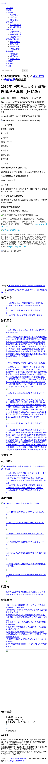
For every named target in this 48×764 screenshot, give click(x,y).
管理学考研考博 (12, 39)
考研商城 (9, 51)
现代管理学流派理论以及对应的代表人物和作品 (25, 615)
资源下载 (9, 64)
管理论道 (14, 17)
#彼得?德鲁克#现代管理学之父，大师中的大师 (25, 632)
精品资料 (14, 56)
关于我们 (9, 61)
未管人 (4, 3)
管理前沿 (14, 15)
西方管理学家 (15, 27)
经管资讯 (9, 13)
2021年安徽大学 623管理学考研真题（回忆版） (25, 315)
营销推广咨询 (15, 32)
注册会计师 (37, 592)
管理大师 (9, 22)
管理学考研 (15, 42)
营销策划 (9, 30)
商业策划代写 (15, 34)
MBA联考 (14, 44)
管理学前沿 (38, 594)
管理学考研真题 (27, 594)
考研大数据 (15, 49)
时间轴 (8, 66)
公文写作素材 (15, 37)
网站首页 (9, 8)
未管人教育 (15, 59)
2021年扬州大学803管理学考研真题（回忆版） (25, 303)
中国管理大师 (15, 25)
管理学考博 (15, 47)
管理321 (9, 10)
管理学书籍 (19, 592)
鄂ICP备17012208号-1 (15, 761)
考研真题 (14, 54)
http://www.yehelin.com (17, 247)
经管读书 (14, 20)
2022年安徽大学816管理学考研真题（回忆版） (25, 478)
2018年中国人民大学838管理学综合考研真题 (26, 286)
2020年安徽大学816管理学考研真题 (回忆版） (24, 488)
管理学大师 (10, 592)
